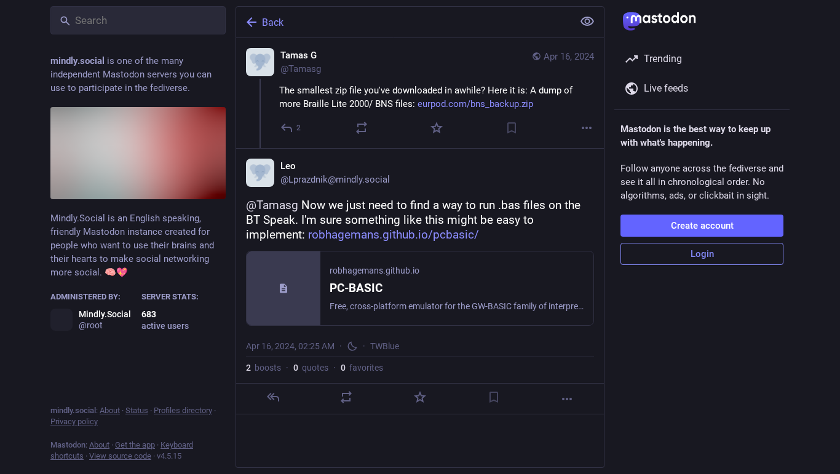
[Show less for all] (587, 21)
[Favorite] (436, 127)
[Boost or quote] (361, 127)
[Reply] (273, 397)
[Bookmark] (511, 127)
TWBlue (384, 346)
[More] (586, 127)
